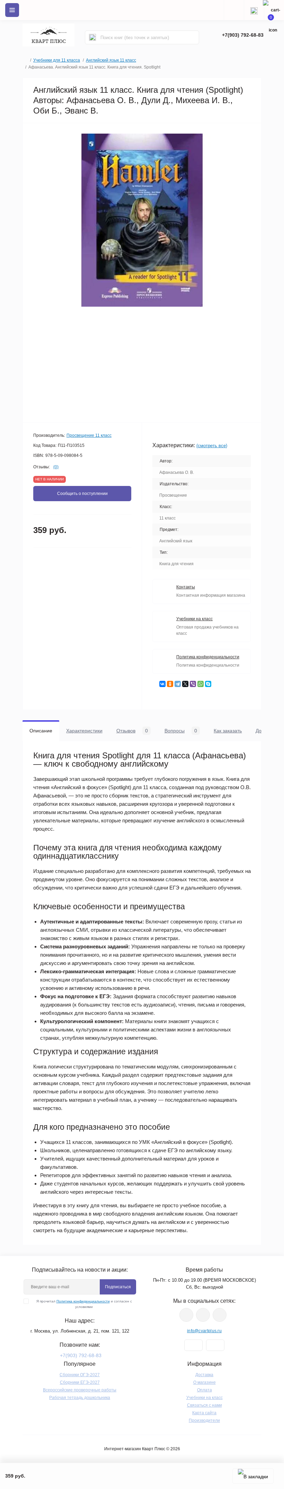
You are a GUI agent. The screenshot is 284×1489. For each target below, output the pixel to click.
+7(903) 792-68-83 (243, 35)
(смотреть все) (211, 445)
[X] (185, 684)
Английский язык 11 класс (111, 60)
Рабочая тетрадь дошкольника (79, 1397)
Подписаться (118, 1286)
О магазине (204, 1382)
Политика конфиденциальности (83, 1301)
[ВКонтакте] (162, 684)
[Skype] (208, 684)
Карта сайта (204, 1412)
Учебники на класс (204, 1397)
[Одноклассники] (170, 684)
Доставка (204, 1374)
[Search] (92, 37)
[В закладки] (253, 1476)
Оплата (204, 1390)
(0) (56, 466)
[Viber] (193, 684)
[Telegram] (178, 684)
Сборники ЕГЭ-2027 (80, 1382)
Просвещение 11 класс (89, 435)
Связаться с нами (204, 1405)
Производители (204, 1420)
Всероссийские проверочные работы (79, 1390)
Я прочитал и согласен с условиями (84, 1304)
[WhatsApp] (200, 684)
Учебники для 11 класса (56, 60)
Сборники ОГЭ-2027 (80, 1374)
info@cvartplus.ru (204, 1330)
